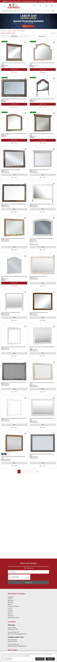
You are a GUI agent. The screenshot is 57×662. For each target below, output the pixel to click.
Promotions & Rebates (13, 606)
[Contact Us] (46, 6)
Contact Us (10, 615)
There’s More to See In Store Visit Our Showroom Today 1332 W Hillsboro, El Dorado (29, 1)
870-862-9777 (15, 632)
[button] (4, 6)
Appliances (10, 596)
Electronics (10, 602)
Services (10, 612)
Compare (15, 72)
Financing (10, 610)
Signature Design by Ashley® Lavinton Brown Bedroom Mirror (42, 98)
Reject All (50, 658)
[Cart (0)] (52, 6)
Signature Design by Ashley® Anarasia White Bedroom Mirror (13, 346)
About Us (10, 613)
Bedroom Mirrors (21, 30)
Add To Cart (14, 69)
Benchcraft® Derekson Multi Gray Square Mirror (10, 169)
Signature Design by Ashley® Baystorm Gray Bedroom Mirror (13, 382)
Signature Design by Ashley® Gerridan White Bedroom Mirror (42, 204)
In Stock (10, 608)
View (14, 174)
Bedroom (14, 30)
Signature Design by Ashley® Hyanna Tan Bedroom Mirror (13, 238)
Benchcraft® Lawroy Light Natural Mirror (38, 276)
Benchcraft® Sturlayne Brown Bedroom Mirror (39, 312)
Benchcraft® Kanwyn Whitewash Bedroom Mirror (39, 169)
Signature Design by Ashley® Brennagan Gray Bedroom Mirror (13, 98)
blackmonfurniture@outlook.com (19, 634)
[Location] (40, 6)
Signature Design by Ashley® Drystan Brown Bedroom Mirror (13, 204)
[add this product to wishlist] (25, 42)
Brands (9, 604)
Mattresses (11, 600)
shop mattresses (29, 26)
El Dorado (11, 625)
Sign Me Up (28, 582)
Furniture (9, 30)
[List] (34, 6)
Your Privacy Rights (6, 658)
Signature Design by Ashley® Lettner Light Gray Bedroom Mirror (14, 133)
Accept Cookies (40, 658)
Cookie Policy (26, 656)
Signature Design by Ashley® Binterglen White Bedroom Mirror (13, 418)
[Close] (54, 653)
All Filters (15, 36)
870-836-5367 (15, 644)
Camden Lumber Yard (15, 637)
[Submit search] (53, 11)
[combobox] (42, 36)
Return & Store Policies (13, 617)
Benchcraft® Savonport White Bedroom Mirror (10, 312)
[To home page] (13, 6)
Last (37, 471)
